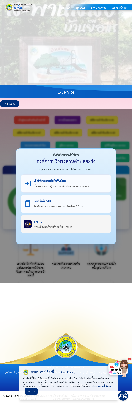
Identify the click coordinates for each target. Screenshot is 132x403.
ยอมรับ (31, 391)
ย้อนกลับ (11, 103)
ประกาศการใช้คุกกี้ (101, 386)
